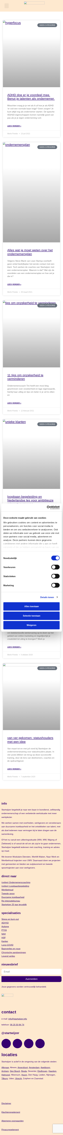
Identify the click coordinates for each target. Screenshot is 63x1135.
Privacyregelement (10, 1129)
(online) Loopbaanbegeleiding (15, 886)
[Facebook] (17, 1043)
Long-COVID (7, 945)
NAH (3, 934)
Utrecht (18, 1078)
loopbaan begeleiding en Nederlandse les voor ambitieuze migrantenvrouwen (30, 500)
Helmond (5, 1075)
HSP (3, 937)
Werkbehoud (7, 890)
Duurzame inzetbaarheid (12, 897)
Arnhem (5, 1071)
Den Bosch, (15, 1071)
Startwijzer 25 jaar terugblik (14, 904)
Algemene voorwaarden (12, 1121)
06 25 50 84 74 (17, 1024)
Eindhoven (42, 1071)
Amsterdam (34, 1067)
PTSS (4, 930)
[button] (7, 5)
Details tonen (47, 597)
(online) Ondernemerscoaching (15, 882)
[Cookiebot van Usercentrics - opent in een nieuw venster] (47, 507)
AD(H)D (5, 923)
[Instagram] (6, 1043)
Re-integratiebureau (10, 901)
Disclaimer (6, 1103)
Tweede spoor (8, 893)
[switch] (55, 567)
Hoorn (24, 1075)
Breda (24, 1071)
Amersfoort (23, 1067)
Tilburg (4, 1078)
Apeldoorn (45, 1067)
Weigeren (31, 625)
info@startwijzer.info (17, 1019)
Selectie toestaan (31, 615)
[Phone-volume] (40, 1043)
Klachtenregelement (10, 1112)
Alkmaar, (5, 1067)
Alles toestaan (31, 606)
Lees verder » (14, 126)
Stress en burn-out (10, 919)
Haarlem (52, 1071)
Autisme (5, 926)
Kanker (4, 941)
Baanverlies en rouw (10, 948)
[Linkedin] (28, 1043)
